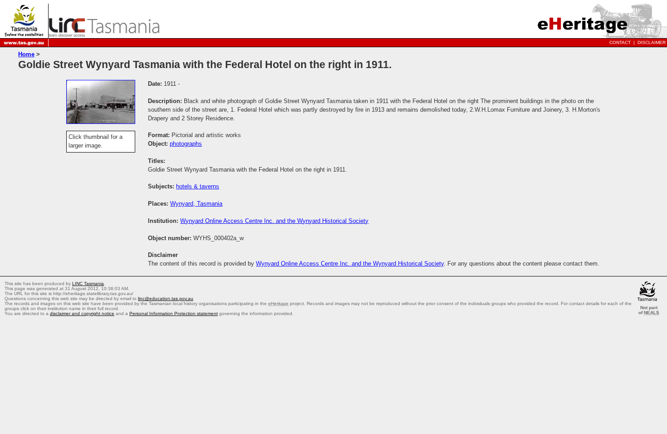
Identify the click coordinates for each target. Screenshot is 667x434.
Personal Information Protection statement (173, 313)
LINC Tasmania (88, 283)
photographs (186, 143)
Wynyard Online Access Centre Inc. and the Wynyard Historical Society (274, 220)
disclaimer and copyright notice (82, 313)
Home (26, 54)
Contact (620, 42)
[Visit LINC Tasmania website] (104, 34)
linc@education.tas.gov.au (165, 298)
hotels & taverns (197, 186)
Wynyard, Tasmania (196, 203)
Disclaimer (652, 42)
